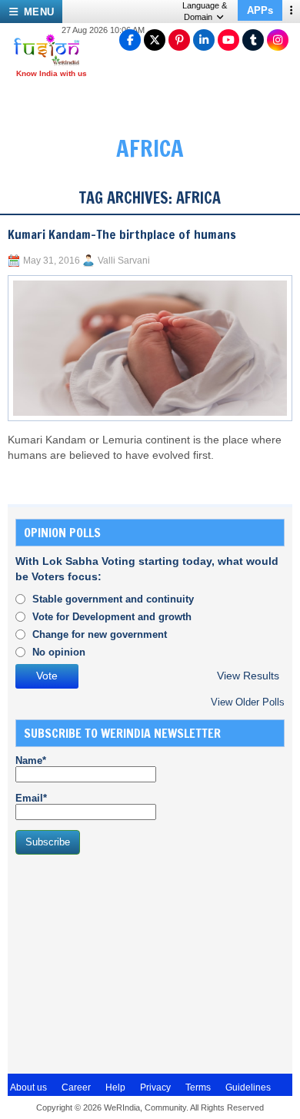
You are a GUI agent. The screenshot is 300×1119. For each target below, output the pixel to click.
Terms (198, 1087)
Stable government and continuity (113, 599)
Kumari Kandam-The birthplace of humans (122, 234)
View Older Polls (248, 702)
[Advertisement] (130, 962)
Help (115, 1087)
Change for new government (99, 634)
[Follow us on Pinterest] (179, 40)
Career (76, 1087)
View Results (248, 676)
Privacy (155, 1087)
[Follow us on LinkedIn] (204, 40)
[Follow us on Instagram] (277, 40)
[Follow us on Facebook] (130, 40)
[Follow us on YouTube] (228, 40)
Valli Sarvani (124, 260)
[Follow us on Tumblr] (253, 40)
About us (28, 1087)
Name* (30, 760)
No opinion (58, 652)
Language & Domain (204, 11)
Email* (31, 798)
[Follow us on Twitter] (154, 40)
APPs (260, 10)
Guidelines (248, 1087)
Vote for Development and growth (112, 617)
